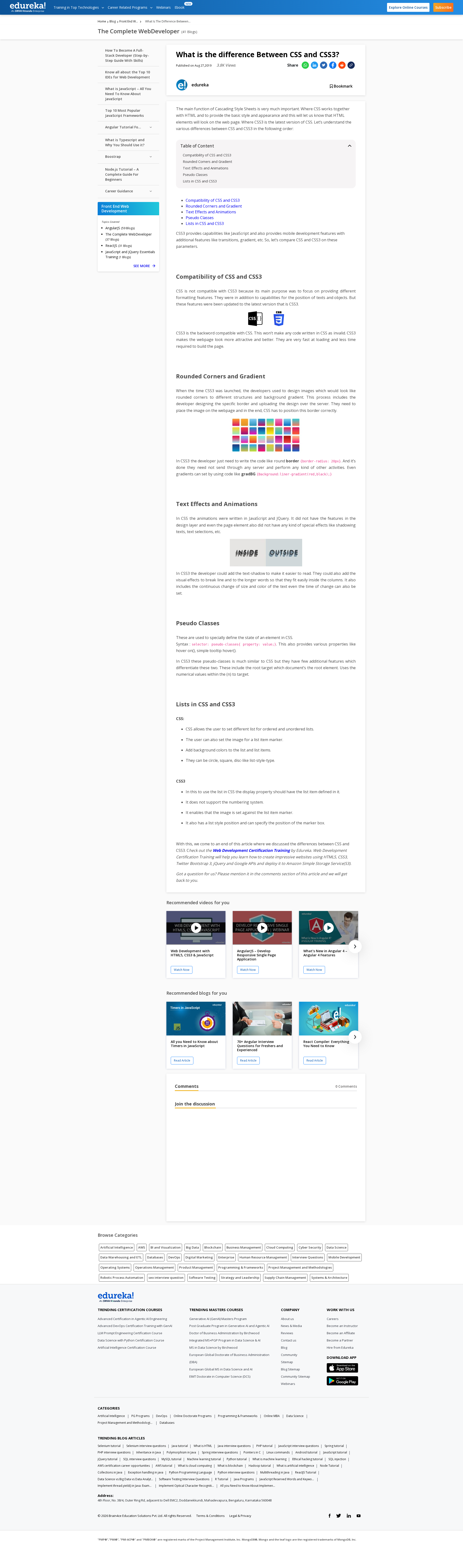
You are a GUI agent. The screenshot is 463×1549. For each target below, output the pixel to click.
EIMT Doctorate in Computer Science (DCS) (219, 1376)
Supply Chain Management (285, 1277)
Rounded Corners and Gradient (207, 161)
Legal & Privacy (240, 1516)
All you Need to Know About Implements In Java (248, 1486)
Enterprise (226, 1257)
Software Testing (202, 1277)
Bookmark (343, 86)
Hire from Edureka (340, 1347)
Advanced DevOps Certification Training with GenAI (135, 1326)
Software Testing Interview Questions (184, 1479)
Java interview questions (234, 1446)
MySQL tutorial (171, 1459)
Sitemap (287, 1362)
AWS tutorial (164, 1466)
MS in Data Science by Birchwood (213, 1347)
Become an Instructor (342, 1326)
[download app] (342, 1369)
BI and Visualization (165, 1247)
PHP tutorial (264, 1446)
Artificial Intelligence (116, 1247)
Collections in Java (110, 1472)
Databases (155, 1257)
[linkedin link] (349, 1516)
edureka (200, 85)
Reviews (287, 1333)
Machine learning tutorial (204, 1459)
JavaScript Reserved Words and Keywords (287, 1479)
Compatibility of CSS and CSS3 (207, 155)
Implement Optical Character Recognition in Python (186, 1486)
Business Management (243, 1247)
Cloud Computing (279, 1247)
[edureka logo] (28, 7)
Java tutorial (180, 1446)
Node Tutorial (329, 1466)
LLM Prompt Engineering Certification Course (130, 1333)
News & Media (291, 1326)
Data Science (337, 1247)
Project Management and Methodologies (300, 1267)
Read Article (182, 1060)
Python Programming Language (190, 1472)
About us (287, 1319)
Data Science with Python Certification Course (131, 1340)
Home (102, 21)
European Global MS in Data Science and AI (220, 1369)
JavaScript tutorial (335, 1452)
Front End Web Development (129, 21)
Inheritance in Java (148, 1452)
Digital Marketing (199, 1257)
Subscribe (443, 7)
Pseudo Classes (195, 174)
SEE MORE (144, 265)
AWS (141, 1247)
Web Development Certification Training (251, 850)
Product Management (196, 1267)
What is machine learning (269, 1459)
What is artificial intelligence (295, 1466)
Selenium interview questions (146, 1446)
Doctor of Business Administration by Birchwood (224, 1333)
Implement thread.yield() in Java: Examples (125, 1486)
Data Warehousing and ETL (121, 1257)
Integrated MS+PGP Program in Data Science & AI (224, 1340)
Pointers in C (252, 1452)
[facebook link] (329, 1516)
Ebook (180, 6)
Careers (333, 1319)
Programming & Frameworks (240, 1267)
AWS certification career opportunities (124, 1466)
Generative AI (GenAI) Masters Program (218, 1319)
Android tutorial (306, 1452)
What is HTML (203, 1446)
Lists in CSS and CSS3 (200, 181)
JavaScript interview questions (298, 1446)
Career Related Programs (128, 7)
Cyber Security (310, 1247)
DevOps (174, 1257)
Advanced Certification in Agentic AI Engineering (132, 1319)
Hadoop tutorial (260, 1466)
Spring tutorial (334, 1446)
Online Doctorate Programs (192, 1416)
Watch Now (181, 970)
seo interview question (166, 1277)
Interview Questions (307, 1257)
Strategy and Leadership (240, 1277)
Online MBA (272, 1416)
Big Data (192, 1247)
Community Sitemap (295, 1376)
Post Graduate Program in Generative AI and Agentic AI (229, 1326)
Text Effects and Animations (205, 168)
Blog (112, 21)
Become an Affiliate (341, 1333)
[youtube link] (359, 1516)
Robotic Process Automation (121, 1277)
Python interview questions (236, 1472)
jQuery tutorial (107, 1459)
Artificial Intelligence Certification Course (127, 1347)
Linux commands (278, 1452)
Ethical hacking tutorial (307, 1459)
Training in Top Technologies (77, 7)
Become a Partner (340, 1340)
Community (289, 1355)
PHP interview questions (114, 1452)
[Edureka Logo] (116, 1297)
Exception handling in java (145, 1472)
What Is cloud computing (195, 1466)
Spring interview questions (220, 1452)
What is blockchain (230, 1466)
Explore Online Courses (408, 7)
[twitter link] (338, 1516)
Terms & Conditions (210, 1516)
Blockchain (212, 1247)
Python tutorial (237, 1459)
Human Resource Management (263, 1257)
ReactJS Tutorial (305, 1472)
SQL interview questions (139, 1459)
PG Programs (140, 1416)
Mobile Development (344, 1257)
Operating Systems (115, 1267)
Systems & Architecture (329, 1277)
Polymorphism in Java (181, 1452)
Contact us (288, 1340)
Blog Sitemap (290, 1369)
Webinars (163, 7)
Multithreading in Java (274, 1472)
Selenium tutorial (109, 1446)
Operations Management (154, 1267)
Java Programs (244, 1479)
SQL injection (337, 1459)
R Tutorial (221, 1479)
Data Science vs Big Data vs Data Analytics (125, 1479)
